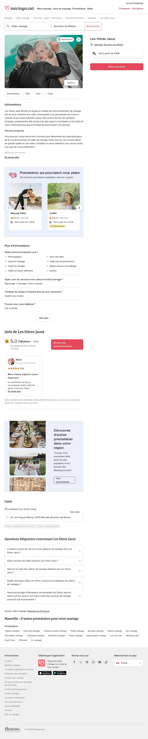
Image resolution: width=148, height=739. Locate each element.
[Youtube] (99, 662)
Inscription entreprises (15, 697)
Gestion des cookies (14, 678)
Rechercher (93, 26)
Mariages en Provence (38, 611)
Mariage (9, 18)
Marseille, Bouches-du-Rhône (108, 44)
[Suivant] (79, 208)
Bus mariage (131, 631)
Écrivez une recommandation (62, 344)
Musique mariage (96, 631)
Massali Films (18, 213)
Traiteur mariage (12, 631)
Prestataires (79, 8)
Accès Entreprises (134, 3)
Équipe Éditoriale (12, 706)
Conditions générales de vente (19, 669)
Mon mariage (44, 8)
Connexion (124, 8)
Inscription (137, 8)
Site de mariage (12, 714)
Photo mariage (77, 631)
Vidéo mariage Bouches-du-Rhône (20, 526)
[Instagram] (93, 662)
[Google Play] (59, 674)
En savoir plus (12, 157)
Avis (38, 93)
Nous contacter (117, 66)
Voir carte (75, 512)
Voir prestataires (62, 480)
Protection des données (16, 673)
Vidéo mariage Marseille (48, 526)
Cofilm (53, 213)
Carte (50, 93)
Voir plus (44, 318)
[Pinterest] (87, 662)
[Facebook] (74, 662)
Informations (13, 93)
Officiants (23, 640)
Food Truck (10, 640)
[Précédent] (8, 208)
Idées (90, 8)
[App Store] (45, 674)
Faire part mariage (31, 631)
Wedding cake (132, 635)
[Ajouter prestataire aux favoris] (78, 39)
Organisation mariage (96, 635)
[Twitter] (80, 662)
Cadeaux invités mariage (55, 631)
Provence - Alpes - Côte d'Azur (48, 18)
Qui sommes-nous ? (14, 702)
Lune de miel (116, 635)
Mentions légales (13, 665)
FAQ (28, 93)
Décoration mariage (14, 635)
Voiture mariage (115, 631)
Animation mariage (56, 635)
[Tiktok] (106, 662)
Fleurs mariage (76, 635)
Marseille (92, 18)
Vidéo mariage (23, 18)
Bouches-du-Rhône (75, 18)
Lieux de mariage (62, 8)
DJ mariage (36, 640)
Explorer (71, 82)
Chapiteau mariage (35, 635)
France (124, 663)
